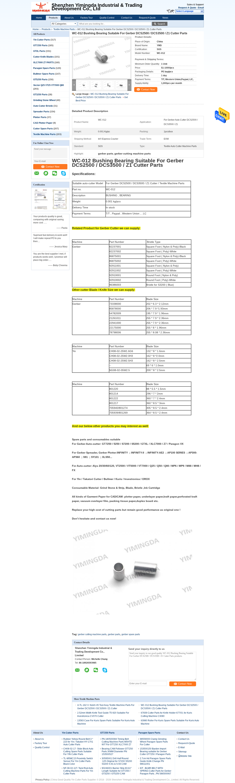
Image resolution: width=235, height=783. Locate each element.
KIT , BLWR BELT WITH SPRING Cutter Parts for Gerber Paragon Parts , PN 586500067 (155, 771)
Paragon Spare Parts (44, 68)
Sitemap (182, 751)
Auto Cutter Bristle (43, 106)
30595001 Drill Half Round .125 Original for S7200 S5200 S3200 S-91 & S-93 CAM (117, 761)
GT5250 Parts (40, 79)
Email (201, 7)
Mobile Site (186, 756)
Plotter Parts (39, 117)
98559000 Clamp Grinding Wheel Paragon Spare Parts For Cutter (154, 742)
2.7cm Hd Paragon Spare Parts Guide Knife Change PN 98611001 (155, 761)
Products (53, 17)
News (165, 17)
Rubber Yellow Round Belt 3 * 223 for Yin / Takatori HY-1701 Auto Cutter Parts (78, 742)
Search (161, 24)
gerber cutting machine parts (92, 634)
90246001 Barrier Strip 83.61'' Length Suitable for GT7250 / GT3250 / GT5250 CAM (116, 771)
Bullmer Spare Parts (44, 74)
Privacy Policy (42, 779)
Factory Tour (86, 17)
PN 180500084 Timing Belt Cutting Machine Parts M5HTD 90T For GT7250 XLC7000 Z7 (117, 742)
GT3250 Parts (40, 94)
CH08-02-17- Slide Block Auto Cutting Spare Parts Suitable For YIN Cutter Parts (78, 751)
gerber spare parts (131, 634)
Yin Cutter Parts (41, 39)
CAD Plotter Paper (43, 123)
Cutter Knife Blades (43, 57)
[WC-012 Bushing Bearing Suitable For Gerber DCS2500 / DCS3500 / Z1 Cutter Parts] (101, 58)
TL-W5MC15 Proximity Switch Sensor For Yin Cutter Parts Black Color (78, 761)
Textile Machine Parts (64, 29)
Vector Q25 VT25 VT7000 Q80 (48, 85)
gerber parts (114, 634)
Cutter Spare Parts (43, 128)
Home (39, 17)
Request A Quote (187, 7)
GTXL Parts (39, 51)
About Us (69, 17)
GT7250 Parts (40, 45)
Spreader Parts (41, 111)
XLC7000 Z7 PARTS (43, 62)
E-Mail (181, 747)
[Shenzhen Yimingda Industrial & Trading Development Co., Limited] (38, 175)
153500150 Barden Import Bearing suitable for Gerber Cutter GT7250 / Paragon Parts (155, 751)
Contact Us (126, 17)
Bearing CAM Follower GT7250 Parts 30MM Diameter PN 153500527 (117, 751)
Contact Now (52, 166)
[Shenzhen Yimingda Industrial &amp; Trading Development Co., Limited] (41, 7)
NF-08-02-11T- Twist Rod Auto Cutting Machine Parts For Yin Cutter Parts (78, 771)
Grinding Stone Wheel (44, 100)
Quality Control (107, 17)
